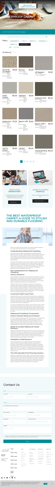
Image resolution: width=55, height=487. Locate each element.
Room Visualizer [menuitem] (31, 453)
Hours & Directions (40, 5)
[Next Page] (36, 161)
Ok (45, 483)
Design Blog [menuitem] (31, 463)
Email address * (31, 412)
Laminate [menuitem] (23, 460)
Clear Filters (16, 47)
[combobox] (26, 36)
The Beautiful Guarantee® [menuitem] (40, 459)
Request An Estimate (48, 5)
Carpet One (4, 11)
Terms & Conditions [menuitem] (48, 462)
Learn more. (7, 485)
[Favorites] (40, 8)
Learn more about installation (20, 349)
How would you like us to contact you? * (10, 405)
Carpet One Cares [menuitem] (48, 457)
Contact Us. (23, 31)
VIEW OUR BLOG (13, 202)
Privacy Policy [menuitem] (49, 464)
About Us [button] (4, 7)
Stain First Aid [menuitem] (40, 454)
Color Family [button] (42, 41)
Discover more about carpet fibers (20, 309)
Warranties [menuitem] (40, 461)
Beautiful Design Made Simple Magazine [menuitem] (32, 460)
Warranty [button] (12, 44)
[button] (38, 8)
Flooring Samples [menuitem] (31, 456)
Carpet (15, 11)
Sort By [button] (14, 52)
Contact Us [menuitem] (48, 459)
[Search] (46, 36)
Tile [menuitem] (21, 462)
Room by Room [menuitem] (49, 454)
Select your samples (39, 200)
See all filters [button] (24, 44)
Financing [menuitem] (23, 465)
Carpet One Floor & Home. (9, 480)
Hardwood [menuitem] (23, 456)
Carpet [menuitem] (22, 458)
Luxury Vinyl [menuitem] (23, 454)
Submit (27, 441)
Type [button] (24, 41)
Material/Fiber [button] (13, 41)
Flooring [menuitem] (22, 452)
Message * (5, 425)
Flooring (10, 11)
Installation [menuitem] (40, 463)
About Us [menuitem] (48, 452)
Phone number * (6, 412)
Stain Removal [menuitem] (41, 452)
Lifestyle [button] (32, 41)
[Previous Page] (18, 161)
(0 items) (41, 8)
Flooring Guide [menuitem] (41, 456)
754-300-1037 (17, 1)
